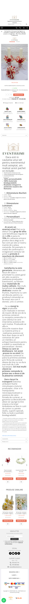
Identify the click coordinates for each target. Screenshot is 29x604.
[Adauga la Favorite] (8, 482)
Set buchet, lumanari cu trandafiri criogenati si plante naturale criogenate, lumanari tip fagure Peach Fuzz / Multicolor (21, 512)
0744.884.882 (15, 564)
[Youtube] (13, 553)
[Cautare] (26, 24)
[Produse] (2, 28)
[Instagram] (18, 553)
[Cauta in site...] (27, 27)
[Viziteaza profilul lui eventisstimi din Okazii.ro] (10, 598)
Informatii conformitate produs (9, 435)
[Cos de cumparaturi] (23, 27)
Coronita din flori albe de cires (21, 470)
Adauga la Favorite (8, 103)
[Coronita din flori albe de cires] (21, 460)
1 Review (18, 41)
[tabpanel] (14, 62)
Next (27, 63)
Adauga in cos (18, 94)
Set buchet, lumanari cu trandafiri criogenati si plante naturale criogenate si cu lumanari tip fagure (8, 512)
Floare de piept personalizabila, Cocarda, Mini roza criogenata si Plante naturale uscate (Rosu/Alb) (8, 470)
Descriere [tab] (4, 135)
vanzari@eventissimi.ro (15, 567)
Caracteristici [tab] (5, 439)
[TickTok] (16, 553)
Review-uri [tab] (5, 441)
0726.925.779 (15, 562)
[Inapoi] (1, 31)
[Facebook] (10, 553)
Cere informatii (20, 103)
